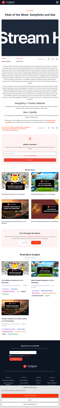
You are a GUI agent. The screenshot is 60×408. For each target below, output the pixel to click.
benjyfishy (17, 127)
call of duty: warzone (37, 295)
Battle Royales (36, 293)
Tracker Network (21, 128)
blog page (51, 122)
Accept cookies (30, 395)
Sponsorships (8, 128)
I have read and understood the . (21, 355)
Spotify (15, 128)
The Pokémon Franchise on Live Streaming (13, 194)
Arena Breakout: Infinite (8, 329)
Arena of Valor (21, 329)
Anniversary (5, 289)
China (3, 334)
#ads (3, 127)
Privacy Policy (32, 155)
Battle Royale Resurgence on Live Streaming (43, 194)
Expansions (5, 294)
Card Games (14, 289)
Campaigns (27, 127)
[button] (48, 59)
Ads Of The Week (9, 127)
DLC (18, 291)
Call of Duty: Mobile (20, 331)
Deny (30, 400)
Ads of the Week (30, 10)
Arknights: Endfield (7, 331)
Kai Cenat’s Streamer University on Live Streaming (44, 221)
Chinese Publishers (13, 334)
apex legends (35, 290)
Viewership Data (13, 130)
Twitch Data (5, 130)
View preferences (30, 404)
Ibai (3, 128)
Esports (23, 291)
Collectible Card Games (8, 291)
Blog (22, 127)
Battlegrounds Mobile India (49, 293)
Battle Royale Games (46, 290)
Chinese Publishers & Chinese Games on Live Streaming (14, 222)
